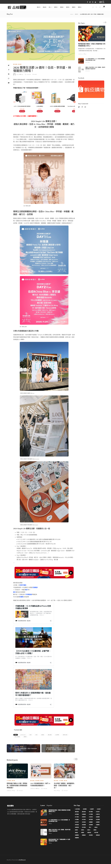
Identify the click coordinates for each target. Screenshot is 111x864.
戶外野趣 (9, 780)
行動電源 (35, 587)
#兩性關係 (85, 809)
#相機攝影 (91, 822)
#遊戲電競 (77, 835)
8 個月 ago (21, 74)
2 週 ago (50, 833)
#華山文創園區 (17, 736)
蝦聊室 (73, 7)
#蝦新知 (76, 829)
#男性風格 (84, 822)
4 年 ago (58, 790)
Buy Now (22, 111)
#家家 (30, 734)
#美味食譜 (77, 824)
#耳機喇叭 (98, 824)
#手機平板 (98, 814)
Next (74, 102)
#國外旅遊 (84, 811)
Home (71, 14)
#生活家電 (98, 819)
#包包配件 (99, 809)
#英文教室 (84, 827)
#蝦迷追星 (89, 832)
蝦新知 (79, 7)
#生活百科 (77, 822)
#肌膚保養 (77, 827)
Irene (17, 74)
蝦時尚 (55, 7)
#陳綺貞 (25, 736)
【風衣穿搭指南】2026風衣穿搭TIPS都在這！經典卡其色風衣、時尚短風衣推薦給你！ (56, 749)
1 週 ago (84, 53)
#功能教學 (92, 809)
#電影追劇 (98, 835)
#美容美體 (84, 824)
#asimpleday (23, 734)
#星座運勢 (98, 816)
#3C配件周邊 (77, 809)
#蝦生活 (88, 829)
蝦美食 (67, 7)
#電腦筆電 (77, 837)
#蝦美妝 (94, 829)
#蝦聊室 (82, 832)
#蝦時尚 (82, 829)
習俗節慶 (37, 780)
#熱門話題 (91, 819)
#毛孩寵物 (77, 819)
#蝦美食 (76, 832)
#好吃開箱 (77, 814)
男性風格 (60, 745)
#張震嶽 (42, 734)
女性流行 (55, 745)
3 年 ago (13, 790)
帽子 (26, 590)
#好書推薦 (84, 814)
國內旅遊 (15, 64)
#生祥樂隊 (57, 734)
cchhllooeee (9, 790)
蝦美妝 (61, 7)
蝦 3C (50, 7)
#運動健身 (84, 835)
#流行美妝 (84, 819)
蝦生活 (38, 7)
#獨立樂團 (50, 734)
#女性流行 (98, 811)
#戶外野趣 (91, 814)
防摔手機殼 (23, 585)
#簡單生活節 (65, 734)
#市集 (36, 734)
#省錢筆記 (98, 822)
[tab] (42, 805)
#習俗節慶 (91, 824)
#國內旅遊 (77, 811)
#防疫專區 (91, 835)
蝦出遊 (44, 7)
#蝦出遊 (95, 827)
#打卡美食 (77, 816)
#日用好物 (91, 816)
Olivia (55, 790)
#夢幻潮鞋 (91, 811)
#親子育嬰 (96, 832)
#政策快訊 (84, 816)
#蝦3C (90, 827)
